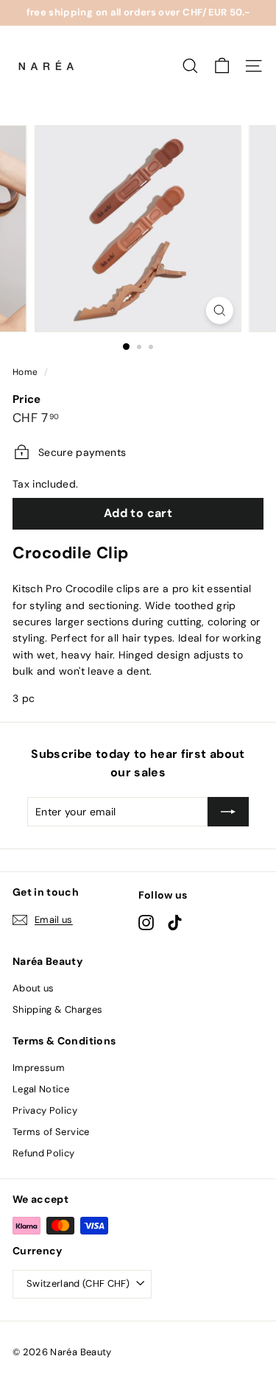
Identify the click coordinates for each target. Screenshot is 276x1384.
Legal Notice (41, 1089)
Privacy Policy (45, 1110)
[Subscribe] (228, 811)
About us (33, 988)
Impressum (39, 1067)
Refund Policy (44, 1153)
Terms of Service (51, 1131)
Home (25, 372)
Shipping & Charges (57, 1009)
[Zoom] (219, 310)
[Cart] (222, 66)
